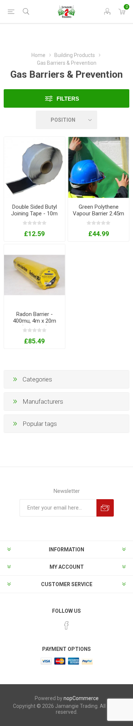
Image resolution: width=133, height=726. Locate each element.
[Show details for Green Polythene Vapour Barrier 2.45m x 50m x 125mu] (98, 167)
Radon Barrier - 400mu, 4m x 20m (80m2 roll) (34, 321)
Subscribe (105, 508)
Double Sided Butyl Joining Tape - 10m (34, 210)
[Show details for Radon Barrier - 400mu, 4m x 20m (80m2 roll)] (34, 274)
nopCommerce (81, 698)
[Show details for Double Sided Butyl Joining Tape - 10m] (34, 167)
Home (38, 55)
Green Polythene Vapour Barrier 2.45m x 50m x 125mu (98, 213)
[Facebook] (66, 625)
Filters (68, 98)
